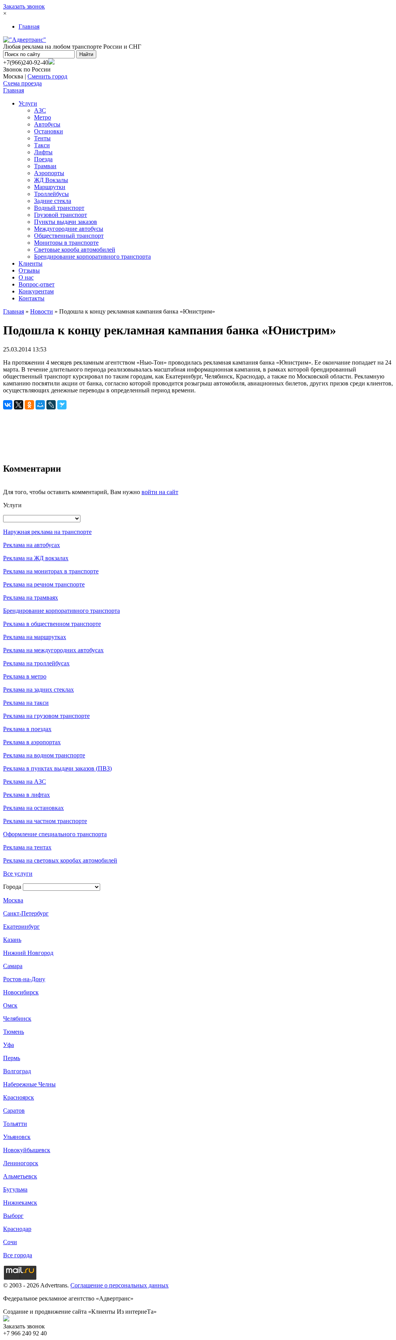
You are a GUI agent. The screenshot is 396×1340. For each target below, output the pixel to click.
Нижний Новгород (28, 953)
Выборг (13, 1215)
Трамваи (45, 166)
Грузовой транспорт (60, 214)
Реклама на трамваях (30, 597)
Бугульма (15, 1189)
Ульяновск (17, 1137)
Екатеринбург (21, 926)
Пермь (11, 1058)
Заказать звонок (24, 6)
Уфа (8, 1045)
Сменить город (47, 76)
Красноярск (18, 1097)
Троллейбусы (51, 194)
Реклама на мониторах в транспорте (51, 571)
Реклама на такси (26, 702)
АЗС (40, 110)
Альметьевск (20, 1176)
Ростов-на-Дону (24, 979)
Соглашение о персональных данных (119, 1285)
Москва (13, 900)
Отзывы (29, 270)
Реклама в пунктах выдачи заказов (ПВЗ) (57, 768)
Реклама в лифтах (26, 794)
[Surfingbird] (62, 404)
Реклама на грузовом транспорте (46, 716)
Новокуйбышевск (26, 1150)
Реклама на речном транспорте (44, 584)
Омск (10, 1005)
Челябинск (17, 1018)
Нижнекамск (20, 1202)
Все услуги (17, 873)
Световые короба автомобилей (74, 249)
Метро (42, 117)
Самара (12, 966)
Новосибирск (21, 992)
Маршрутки (49, 187)
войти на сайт (160, 492)
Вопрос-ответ (37, 284)
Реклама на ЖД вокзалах (35, 558)
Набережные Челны (29, 1084)
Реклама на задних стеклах (38, 689)
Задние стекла (52, 201)
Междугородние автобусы (68, 228)
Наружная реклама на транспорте (47, 531)
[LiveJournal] (51, 404)
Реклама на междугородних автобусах (53, 650)
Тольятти (15, 1123)
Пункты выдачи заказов (65, 221)
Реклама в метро (24, 676)
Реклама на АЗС (24, 781)
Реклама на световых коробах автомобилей (60, 860)
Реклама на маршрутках (34, 637)
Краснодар (17, 1229)
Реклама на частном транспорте (45, 821)
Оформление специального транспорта (55, 834)
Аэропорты (49, 173)
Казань (12, 939)
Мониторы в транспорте (66, 242)
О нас (26, 277)
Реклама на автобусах (31, 545)
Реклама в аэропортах (32, 742)
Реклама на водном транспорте (44, 755)
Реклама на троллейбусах (36, 663)
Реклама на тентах (27, 847)
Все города (17, 1255)
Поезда (43, 159)
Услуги (28, 103)
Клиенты (31, 263)
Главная (29, 26)
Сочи (10, 1242)
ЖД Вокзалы (51, 180)
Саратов (14, 1110)
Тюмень (13, 1031)
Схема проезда (22, 83)
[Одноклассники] (29, 404)
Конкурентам (36, 291)
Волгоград (17, 1071)
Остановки (48, 131)
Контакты (31, 298)
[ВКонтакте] (7, 404)
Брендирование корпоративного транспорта (92, 256)
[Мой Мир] (40, 404)
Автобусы (47, 124)
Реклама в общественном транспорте (52, 624)
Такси (42, 145)
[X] (18, 404)
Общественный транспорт (69, 235)
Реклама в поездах (27, 729)
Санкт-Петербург (26, 913)
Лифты (43, 152)
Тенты (42, 138)
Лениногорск (20, 1163)
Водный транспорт (59, 208)
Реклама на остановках (33, 808)
